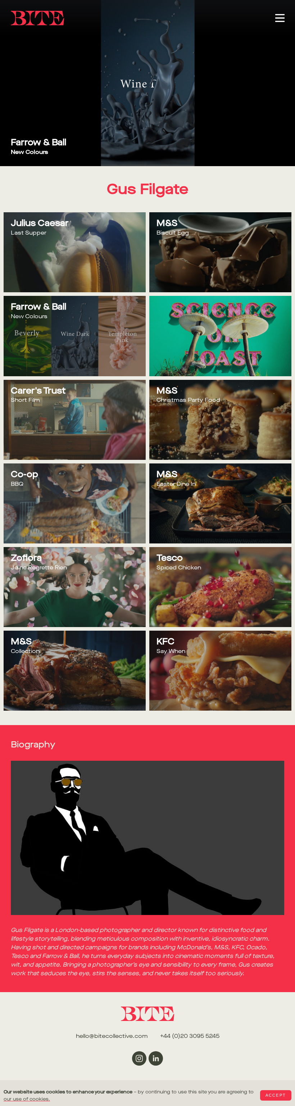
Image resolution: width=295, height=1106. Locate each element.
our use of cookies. (27, 1099)
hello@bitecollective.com (112, 1036)
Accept (276, 1095)
